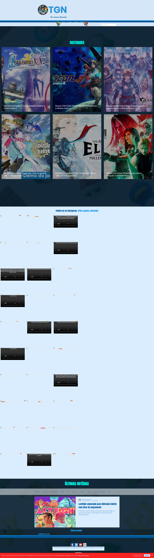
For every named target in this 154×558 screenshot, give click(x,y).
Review (45, 491)
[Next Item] (149, 347)
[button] (117, 492)
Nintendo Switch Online (99, 491)
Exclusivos (74, 491)
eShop (62, 491)
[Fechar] (152, 555)
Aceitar (147, 555)
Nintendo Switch (54, 491)
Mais (109, 491)
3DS (68, 491)
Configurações (138, 555)
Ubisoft (89, 491)
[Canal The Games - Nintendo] (80, 544)
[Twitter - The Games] (76, 544)
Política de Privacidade (83, 555)
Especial (82, 491)
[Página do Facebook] (72, 544)
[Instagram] (84, 544)
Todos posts (37, 491)
